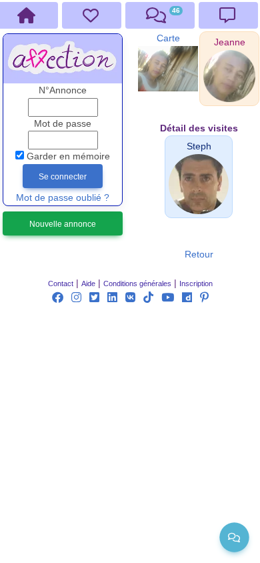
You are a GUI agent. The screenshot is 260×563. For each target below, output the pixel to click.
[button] (229, 42)
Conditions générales (137, 283)
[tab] (91, 15)
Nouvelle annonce (62, 224)
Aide (88, 283)
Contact (60, 283)
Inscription (196, 283)
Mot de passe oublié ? (62, 198)
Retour (199, 254)
